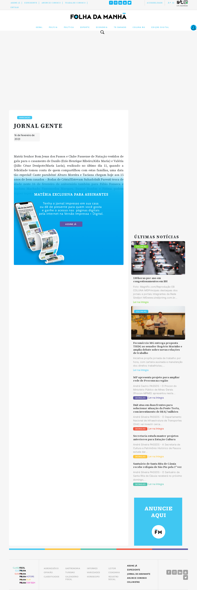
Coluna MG (139, 27)
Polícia (53, 27)
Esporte (85, 27)
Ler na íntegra (141, 302)
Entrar (15, 7)
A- (173, 2)
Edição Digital (160, 27)
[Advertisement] (98, 69)
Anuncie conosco (51, 3)
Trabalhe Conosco (75, 3)
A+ (169, 2)
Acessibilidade (155, 3)
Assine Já (15, 3)
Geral (39, 27)
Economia (102, 27)
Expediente (30, 3)
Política (69, 27)
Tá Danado (120, 27)
